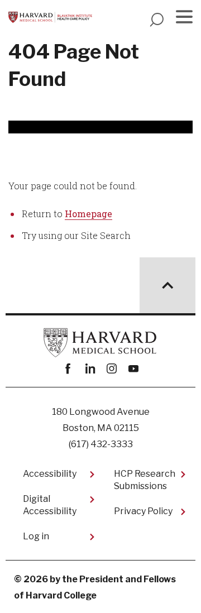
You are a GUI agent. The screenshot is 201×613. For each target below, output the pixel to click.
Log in (36, 536)
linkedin (89, 369)
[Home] (50, 17)
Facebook (68, 369)
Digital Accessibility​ (49, 505)
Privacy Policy (143, 511)
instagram (111, 369)
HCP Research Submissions (144, 479)
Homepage (88, 213)
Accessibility (49, 473)
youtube (133, 369)
